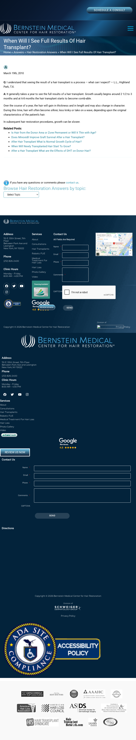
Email (56, 254)
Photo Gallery (39, 272)
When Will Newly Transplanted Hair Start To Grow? (41, 146)
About (35, 239)
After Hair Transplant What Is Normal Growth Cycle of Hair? (46, 141)
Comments (57, 275)
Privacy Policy (123, 327)
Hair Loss (36, 267)
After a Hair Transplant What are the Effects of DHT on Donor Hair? (51, 150)
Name (57, 247)
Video (35, 276)
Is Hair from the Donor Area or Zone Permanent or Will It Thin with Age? (53, 132)
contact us (72, 182)
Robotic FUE (38, 253)
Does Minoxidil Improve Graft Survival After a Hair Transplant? (47, 137)
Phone (57, 262)
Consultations (39, 244)
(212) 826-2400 (11, 261)
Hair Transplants (40, 248)
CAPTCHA (57, 291)
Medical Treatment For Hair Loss (39, 260)
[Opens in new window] (12, 302)
